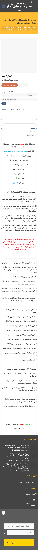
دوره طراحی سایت (25, 482)
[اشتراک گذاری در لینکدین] (3, 113)
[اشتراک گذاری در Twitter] (13, 113)
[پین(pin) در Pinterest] (6, 113)
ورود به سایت (9, 542)
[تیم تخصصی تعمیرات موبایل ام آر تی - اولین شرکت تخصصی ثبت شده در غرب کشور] (19, 6)
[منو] (35, 6)
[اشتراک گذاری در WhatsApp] (20, 113)
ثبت (4, 103)
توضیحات (32, 128)
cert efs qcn (14, 109)
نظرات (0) (32, 131)
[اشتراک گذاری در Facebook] (17, 113)
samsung (10, 29)
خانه (33, 27)
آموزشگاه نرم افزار (16, 27)
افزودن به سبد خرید (9, 85)
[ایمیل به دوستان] (10, 113)
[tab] (19, 128)
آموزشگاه (27, 27)
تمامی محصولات (5, 109)
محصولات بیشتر (31, 135)
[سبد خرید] (3, 6)
